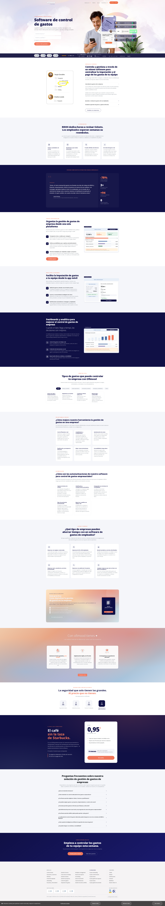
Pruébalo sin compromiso (93, 110)
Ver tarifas (101, 758)
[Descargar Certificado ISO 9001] (36, 55)
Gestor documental (79, 878)
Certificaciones (112, 876)
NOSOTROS (104, 2)
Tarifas (110, 872)
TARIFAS (93, 2)
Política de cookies (73, 896)
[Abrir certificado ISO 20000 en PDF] (64, 891)
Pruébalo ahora (82, 675)
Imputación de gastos (65, 882)
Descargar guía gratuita (57, 617)
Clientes (110, 874)
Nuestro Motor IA (113, 882)
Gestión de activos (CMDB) (81, 882)
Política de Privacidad (65, 896)
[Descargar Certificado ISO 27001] (43, 55)
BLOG (98, 2)
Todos (106, 388)
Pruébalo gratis (52, 259)
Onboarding (49, 880)
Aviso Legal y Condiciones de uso (53, 896)
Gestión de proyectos (65, 878)
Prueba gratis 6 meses (75, 853)
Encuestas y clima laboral (52, 882)
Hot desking (77, 876)
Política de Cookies (65, 903)
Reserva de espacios (79, 874)
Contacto (111, 878)
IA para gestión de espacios (95, 878)
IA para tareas (92, 880)
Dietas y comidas (65, 388)
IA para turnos (93, 876)
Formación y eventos (86, 388)
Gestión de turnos (65, 872)
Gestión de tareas (64, 876)
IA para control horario (94, 874)
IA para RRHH (93, 870)
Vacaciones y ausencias (52, 874)
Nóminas (49, 876)
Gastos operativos (75, 388)
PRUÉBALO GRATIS (114, 2)
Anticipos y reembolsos (98, 388)
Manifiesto (111, 880)
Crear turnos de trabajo (66, 874)
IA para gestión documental (95, 882)
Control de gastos (65, 880)
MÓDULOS (87, 2)
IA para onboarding (94, 872)
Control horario (50, 872)
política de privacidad (43, 40)
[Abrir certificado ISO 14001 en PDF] (71, 891)
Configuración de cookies (112, 896)
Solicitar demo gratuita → (42, 44)
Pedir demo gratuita (91, 853)
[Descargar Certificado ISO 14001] (55, 55)
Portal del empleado (51, 878)
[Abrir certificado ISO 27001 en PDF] (57, 891)
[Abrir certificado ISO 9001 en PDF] (50, 891)
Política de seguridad (83, 896)
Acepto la (41, 40)
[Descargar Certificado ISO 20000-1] (49, 55)
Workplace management (80, 872)
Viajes (58, 388)
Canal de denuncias (79, 880)
